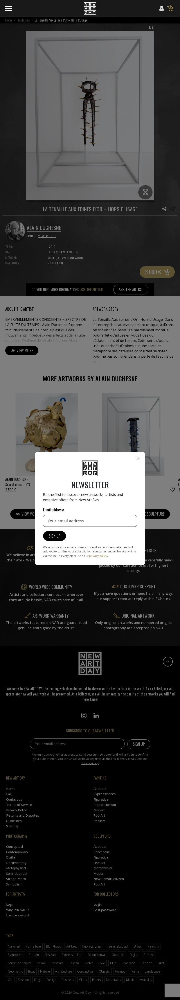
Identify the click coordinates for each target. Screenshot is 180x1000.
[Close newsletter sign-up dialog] (138, 458)
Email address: (53, 510)
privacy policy (98, 556)
